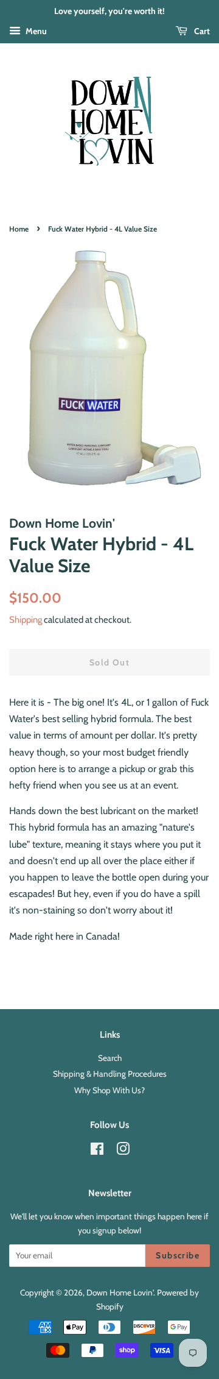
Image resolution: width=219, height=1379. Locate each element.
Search (110, 1058)
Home (19, 228)
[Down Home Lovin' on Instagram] (123, 1151)
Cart (201, 31)
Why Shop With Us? (109, 1090)
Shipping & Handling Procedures (110, 1074)
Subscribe (178, 1255)
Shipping (25, 619)
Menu (35, 31)
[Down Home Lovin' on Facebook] (97, 1151)
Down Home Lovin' (119, 1292)
